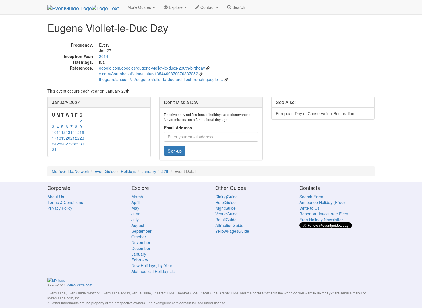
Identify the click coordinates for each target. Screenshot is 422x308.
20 (68, 138)
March (137, 196)
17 (54, 138)
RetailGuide (226, 219)
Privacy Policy (59, 208)
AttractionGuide (229, 225)
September (141, 231)
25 (59, 144)
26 (63, 144)
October (138, 237)
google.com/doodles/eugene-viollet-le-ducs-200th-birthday (152, 68)
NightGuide (225, 208)
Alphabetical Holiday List (153, 271)
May (135, 208)
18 (59, 138)
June (135, 214)
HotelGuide (225, 202)
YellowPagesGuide (232, 231)
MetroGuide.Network (70, 171)
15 (77, 132)
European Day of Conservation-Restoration (315, 113)
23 (82, 138)
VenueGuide (226, 214)
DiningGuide (226, 196)
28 (72, 144)
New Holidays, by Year (151, 265)
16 (82, 132)
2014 (103, 56)
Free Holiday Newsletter (321, 219)
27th (165, 171)
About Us (55, 196)
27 (68, 144)
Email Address (178, 127)
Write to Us (309, 208)
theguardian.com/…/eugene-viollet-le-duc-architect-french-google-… (161, 79)
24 (54, 144)
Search (238, 7)
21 (72, 138)
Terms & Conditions (65, 202)
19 (63, 138)
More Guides (139, 7)
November (140, 242)
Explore (176, 7)
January (149, 171)
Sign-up (175, 151)
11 (59, 132)
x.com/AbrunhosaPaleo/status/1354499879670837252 (148, 73)
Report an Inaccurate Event (324, 214)
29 (77, 144)
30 (82, 144)
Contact (207, 7)
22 (77, 138)
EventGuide (105, 171)
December (140, 248)
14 (72, 132)
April (135, 202)
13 (68, 132)
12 (63, 132)
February (139, 260)
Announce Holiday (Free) (322, 202)
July (135, 219)
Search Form (311, 196)
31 (54, 149)
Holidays (128, 171)
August (137, 225)
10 (54, 132)
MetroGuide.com (79, 285)
